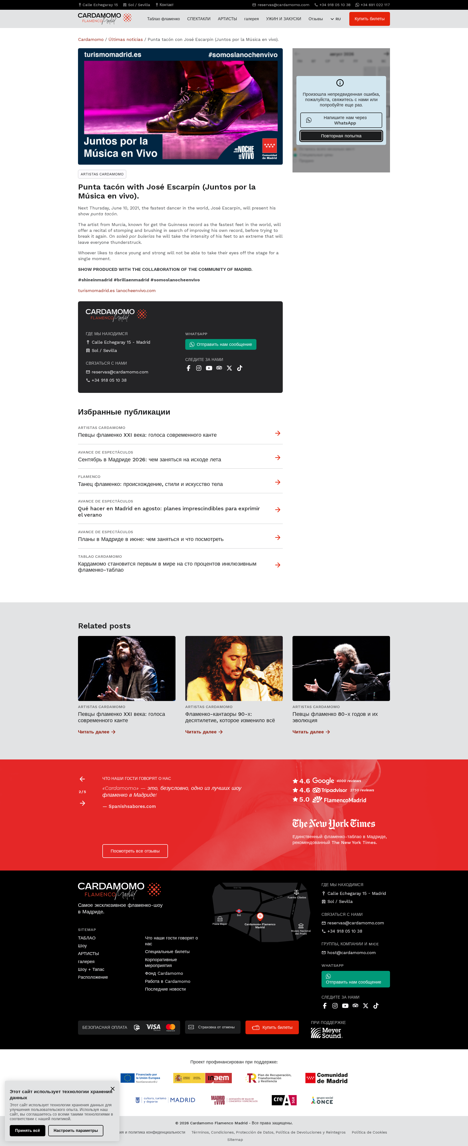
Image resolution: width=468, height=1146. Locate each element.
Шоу (82, 945)
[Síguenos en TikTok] (239, 368)
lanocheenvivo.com (136, 290)
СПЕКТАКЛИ (199, 19)
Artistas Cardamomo (102, 174)
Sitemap (235, 1139)
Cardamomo (91, 39)
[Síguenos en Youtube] (209, 368)
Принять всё (27, 1130)
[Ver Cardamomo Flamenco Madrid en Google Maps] (262, 911)
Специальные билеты (167, 951)
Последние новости (165, 989)
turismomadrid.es (96, 290)
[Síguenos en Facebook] (188, 368)
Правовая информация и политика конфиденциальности (133, 1132)
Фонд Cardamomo (164, 973)
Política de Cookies (369, 1132)
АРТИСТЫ (227, 19)
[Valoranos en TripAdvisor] (219, 368)
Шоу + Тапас (91, 969)
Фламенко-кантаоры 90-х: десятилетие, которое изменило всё (230, 717)
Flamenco (89, 476)
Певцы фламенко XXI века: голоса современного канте (121, 717)
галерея (251, 19)
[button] (82, 803)
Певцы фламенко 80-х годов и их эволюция (335, 717)
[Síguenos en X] (229, 368)
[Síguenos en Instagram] (198, 368)
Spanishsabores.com (132, 806)
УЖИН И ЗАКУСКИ (283, 19)
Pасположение (93, 977)
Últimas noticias (125, 39)
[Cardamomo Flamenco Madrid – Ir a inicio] (100, 18)
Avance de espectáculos (105, 452)
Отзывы (316, 19)
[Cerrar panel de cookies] (113, 1088)
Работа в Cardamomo (167, 981)
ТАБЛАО (87, 937)
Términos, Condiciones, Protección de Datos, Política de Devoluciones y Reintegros (268, 1132)
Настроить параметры (76, 1130)
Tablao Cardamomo (100, 556)
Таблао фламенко (163, 19)
